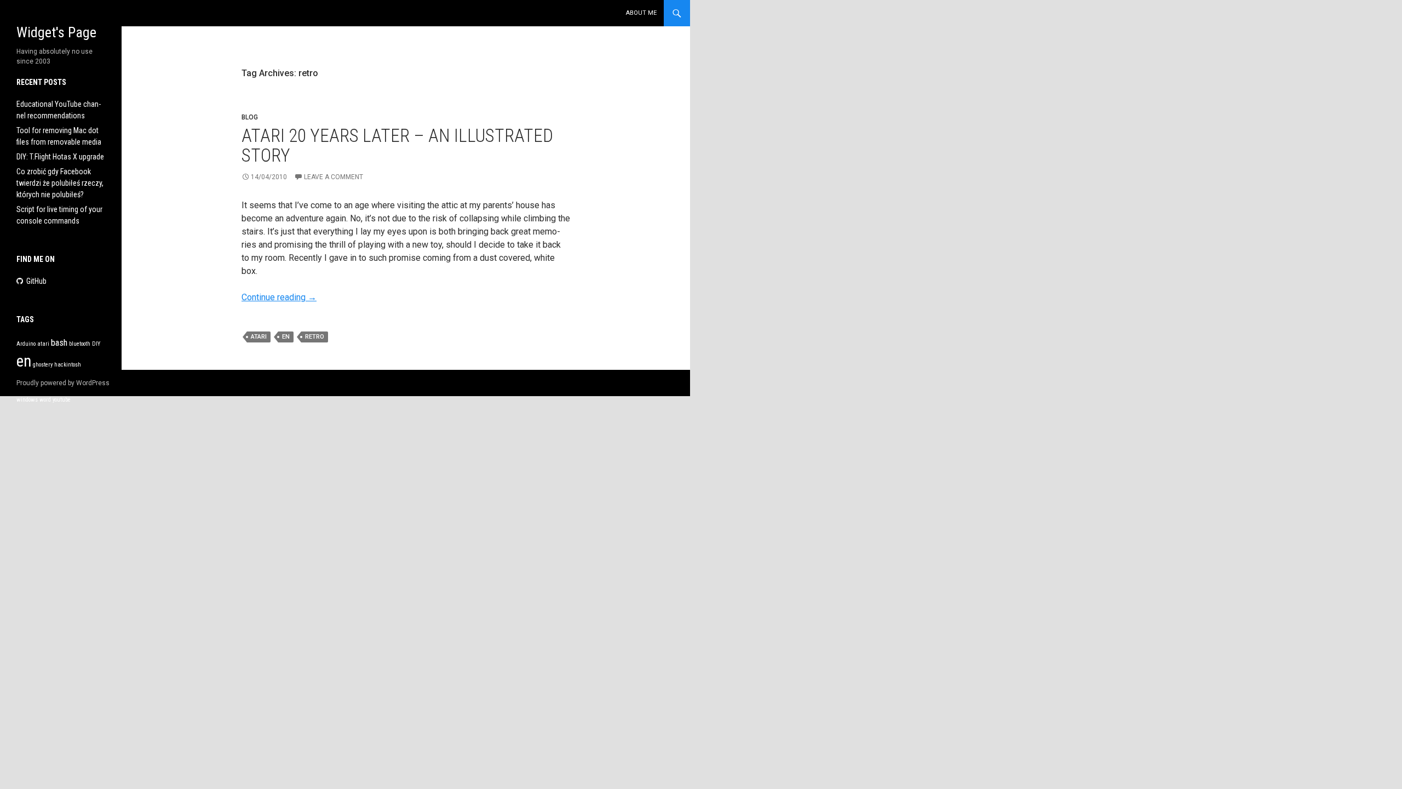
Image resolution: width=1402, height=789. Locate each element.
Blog (250, 117)
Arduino (26, 343)
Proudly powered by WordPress (63, 383)
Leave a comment (333, 177)
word (45, 399)
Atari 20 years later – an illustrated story (397, 145)
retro (314, 336)
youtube (62, 399)
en (286, 336)
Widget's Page (56, 32)
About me (641, 12)
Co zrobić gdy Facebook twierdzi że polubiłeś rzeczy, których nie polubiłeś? (60, 183)
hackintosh (67, 364)
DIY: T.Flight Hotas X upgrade (60, 156)
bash (59, 342)
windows (27, 399)
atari (259, 336)
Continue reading (279, 297)
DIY (96, 343)
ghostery (43, 364)
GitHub (36, 281)
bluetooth (79, 343)
